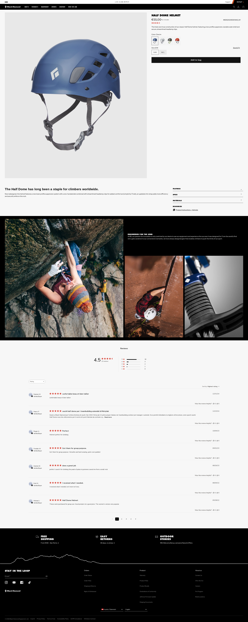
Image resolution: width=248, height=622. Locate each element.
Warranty (142, 575)
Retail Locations (200, 597)
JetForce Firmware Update (148, 597)
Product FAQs (144, 581)
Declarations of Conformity (148, 591)
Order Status (88, 575)
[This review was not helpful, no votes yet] (217, 404)
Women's (35, 7)
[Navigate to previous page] (112, 519)
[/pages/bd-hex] (6, 2)
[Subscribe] (46, 576)
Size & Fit (236, 48)
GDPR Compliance (76, 619)
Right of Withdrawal (90, 591)
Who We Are (72, 7)
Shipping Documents (146, 602)
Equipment (45, 7)
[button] (26, 7)
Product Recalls (144, 586)
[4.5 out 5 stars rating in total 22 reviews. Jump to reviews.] (156, 23)
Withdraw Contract (90, 619)
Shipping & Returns (90, 586)
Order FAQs (87, 581)
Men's (27, 7)
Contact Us (198, 575)
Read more (108, 417)
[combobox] (37, 381)
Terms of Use (51, 619)
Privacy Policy (41, 619)
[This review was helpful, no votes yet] (213, 404)
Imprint (32, 619)
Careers (197, 586)
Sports (54, 7)
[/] (12, 7)
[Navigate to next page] (135, 519)
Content (62, 7)
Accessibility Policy (63, 619)
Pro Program (199, 591)
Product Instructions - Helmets (187, 210)
